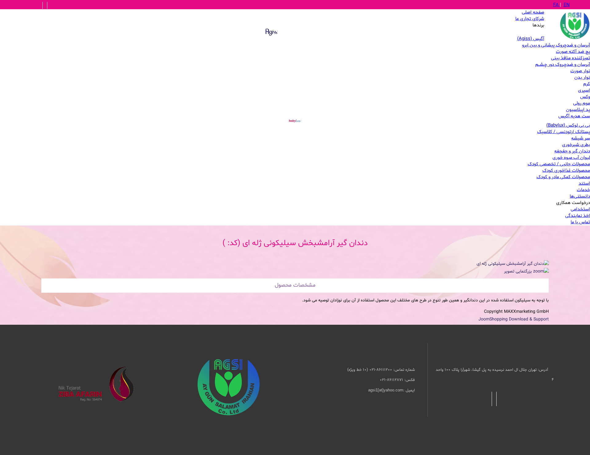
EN (567, 5)
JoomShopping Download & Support (513, 319)
